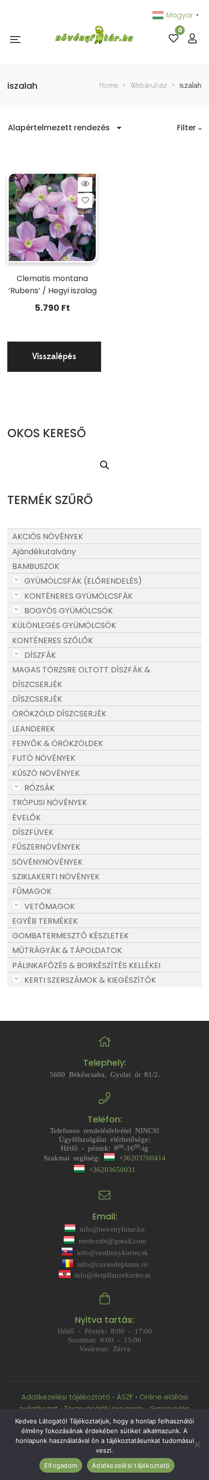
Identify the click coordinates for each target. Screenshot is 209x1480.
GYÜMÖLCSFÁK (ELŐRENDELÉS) (83, 581)
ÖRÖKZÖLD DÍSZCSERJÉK (59, 713)
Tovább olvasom (85, 184)
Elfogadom (60, 1465)
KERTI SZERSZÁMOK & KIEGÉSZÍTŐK (90, 980)
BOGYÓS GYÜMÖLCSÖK (68, 610)
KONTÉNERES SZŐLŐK (52, 640)
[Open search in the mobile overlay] (104, 464)
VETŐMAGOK (49, 906)
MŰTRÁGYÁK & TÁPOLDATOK (67, 950)
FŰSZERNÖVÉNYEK (46, 846)
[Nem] (197, 1444)
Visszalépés (54, 356)
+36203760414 (140, 1157)
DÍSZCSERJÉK (37, 699)
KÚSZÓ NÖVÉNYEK (46, 773)
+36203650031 (110, 1169)
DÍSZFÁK (40, 655)
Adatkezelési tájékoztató (66, 1397)
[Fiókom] (192, 39)
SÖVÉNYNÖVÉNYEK (47, 862)
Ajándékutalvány (44, 551)
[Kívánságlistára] (85, 200)
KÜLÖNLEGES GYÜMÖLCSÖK (64, 625)
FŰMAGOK (32, 891)
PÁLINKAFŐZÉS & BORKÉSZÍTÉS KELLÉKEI (86, 965)
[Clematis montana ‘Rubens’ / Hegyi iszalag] (52, 217)
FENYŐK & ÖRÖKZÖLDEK (57, 743)
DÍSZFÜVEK (32, 832)
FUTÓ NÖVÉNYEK (43, 758)
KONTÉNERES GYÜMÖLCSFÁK (78, 596)
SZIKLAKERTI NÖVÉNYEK (56, 876)
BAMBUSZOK (35, 566)
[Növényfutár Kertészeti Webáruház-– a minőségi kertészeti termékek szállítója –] (94, 39)
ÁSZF (125, 1397)
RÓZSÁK (39, 787)
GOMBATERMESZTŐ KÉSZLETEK (70, 935)
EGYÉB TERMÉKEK (45, 921)
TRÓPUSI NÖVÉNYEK (49, 802)
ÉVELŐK (26, 817)
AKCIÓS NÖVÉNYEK (47, 536)
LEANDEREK (33, 728)
